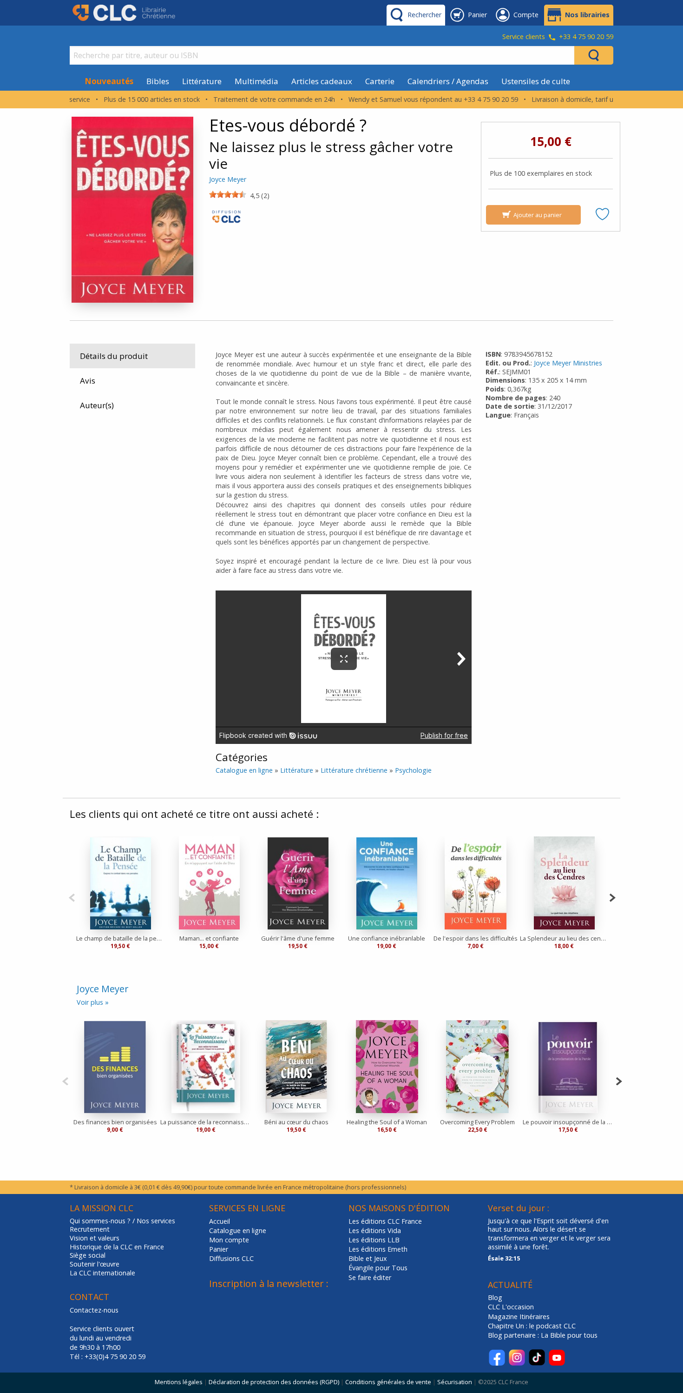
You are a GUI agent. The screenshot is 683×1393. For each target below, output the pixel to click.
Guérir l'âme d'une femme (298, 938)
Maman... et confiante (209, 938)
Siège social (87, 1255)
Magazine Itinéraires (519, 1316)
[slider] (227, 194)
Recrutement (90, 1229)
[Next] (612, 896)
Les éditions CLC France (385, 1221)
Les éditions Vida (374, 1230)
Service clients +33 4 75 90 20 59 (557, 37)
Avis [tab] (87, 380)
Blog (495, 1297)
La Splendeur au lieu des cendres (564, 938)
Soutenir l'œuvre (94, 1264)
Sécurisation (454, 1382)
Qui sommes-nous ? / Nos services (122, 1221)
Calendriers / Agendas (447, 81)
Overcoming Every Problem (477, 1122)
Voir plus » (93, 1002)
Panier (218, 1249)
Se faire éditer (369, 1277)
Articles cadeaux (321, 81)
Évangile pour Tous (377, 1267)
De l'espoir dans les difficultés (475, 938)
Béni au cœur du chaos (296, 1122)
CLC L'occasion (511, 1306)
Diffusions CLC (231, 1258)
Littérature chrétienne (354, 770)
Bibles (157, 81)
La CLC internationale (102, 1273)
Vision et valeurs (94, 1238)
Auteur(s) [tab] (97, 405)
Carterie (379, 81)
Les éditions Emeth (377, 1249)
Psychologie (413, 770)
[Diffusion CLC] (226, 219)
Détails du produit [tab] (114, 356)
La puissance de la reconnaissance (205, 1122)
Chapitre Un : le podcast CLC (532, 1325)
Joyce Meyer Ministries (568, 362)
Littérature (202, 81)
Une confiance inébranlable (386, 938)
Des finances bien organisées (115, 1122)
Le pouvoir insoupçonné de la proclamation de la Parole (568, 1122)
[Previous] (71, 896)
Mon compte (229, 1239)
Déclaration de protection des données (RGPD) (274, 1382)
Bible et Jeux (367, 1258)
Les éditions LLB (374, 1239)
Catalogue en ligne (244, 770)
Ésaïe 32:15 (504, 1258)
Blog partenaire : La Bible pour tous (543, 1335)
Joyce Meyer (227, 179)
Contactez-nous (94, 1310)
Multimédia (256, 81)
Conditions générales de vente (388, 1382)
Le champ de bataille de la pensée (120, 938)
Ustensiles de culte (535, 81)
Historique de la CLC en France (117, 1247)
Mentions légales (179, 1382)
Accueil (219, 1221)
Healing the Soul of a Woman (387, 1122)
